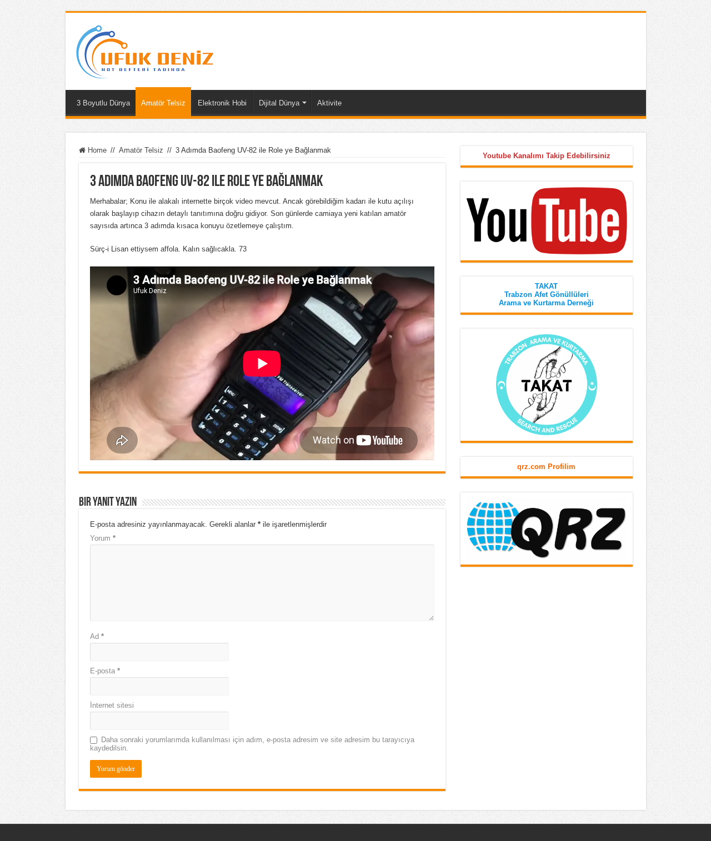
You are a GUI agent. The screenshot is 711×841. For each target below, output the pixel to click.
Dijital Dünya (279, 103)
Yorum (103, 538)
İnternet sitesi (112, 705)
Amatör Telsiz (163, 103)
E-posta (105, 671)
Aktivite (329, 103)
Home (96, 150)
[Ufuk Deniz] (144, 49)
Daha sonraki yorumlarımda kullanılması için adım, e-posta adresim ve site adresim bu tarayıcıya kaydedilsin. (252, 744)
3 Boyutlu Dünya (103, 103)
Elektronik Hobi (222, 103)
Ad (97, 636)
